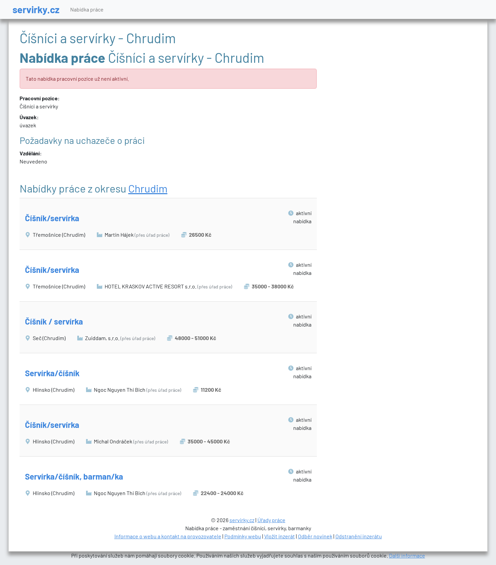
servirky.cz (35, 9)
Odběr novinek (315, 536)
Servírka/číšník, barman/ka (74, 476)
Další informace (407, 555)
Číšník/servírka (52, 218)
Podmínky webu (242, 536)
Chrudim (147, 188)
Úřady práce (271, 520)
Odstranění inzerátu (358, 536)
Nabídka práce (87, 9)
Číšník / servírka (54, 321)
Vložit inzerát (279, 536)
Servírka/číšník (52, 373)
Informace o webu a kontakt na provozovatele (167, 536)
